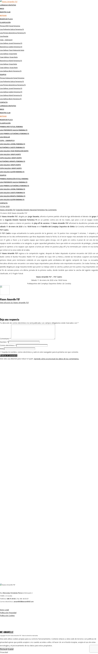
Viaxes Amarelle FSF (8, 210)
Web (1, 349)
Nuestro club (5, 113)
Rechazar (3, 649)
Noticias (3, 116)
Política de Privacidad (8, 612)
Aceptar (10, 649)
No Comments (51, 210)
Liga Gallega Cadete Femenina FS (12, 193)
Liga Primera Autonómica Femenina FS (14, 133)
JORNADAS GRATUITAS (8, 106)
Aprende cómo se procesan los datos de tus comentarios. (56, 359)
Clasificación (5, 123)
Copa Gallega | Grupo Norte (11, 158)
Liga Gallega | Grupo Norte (10, 154)
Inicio (2, 109)
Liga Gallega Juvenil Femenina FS (12, 144)
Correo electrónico (8, 345)
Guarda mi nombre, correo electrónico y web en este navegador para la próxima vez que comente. (40, 352)
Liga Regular (5, 137)
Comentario (5, 338)
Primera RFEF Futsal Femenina (11, 127)
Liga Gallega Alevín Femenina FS (12, 172)
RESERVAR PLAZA (6, 120)
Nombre (4, 342)
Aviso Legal (4, 610)
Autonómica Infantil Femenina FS (12, 161)
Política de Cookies (7, 615)
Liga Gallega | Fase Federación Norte (14, 151)
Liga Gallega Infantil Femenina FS (12, 196)
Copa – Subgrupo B (7, 140)
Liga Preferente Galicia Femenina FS (13, 130)
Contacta (4, 203)
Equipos (3, 175)
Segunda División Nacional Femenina (30, 210)
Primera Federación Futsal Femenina (14, 179)
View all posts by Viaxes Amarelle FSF (14, 302)
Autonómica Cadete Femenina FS (12, 147)
